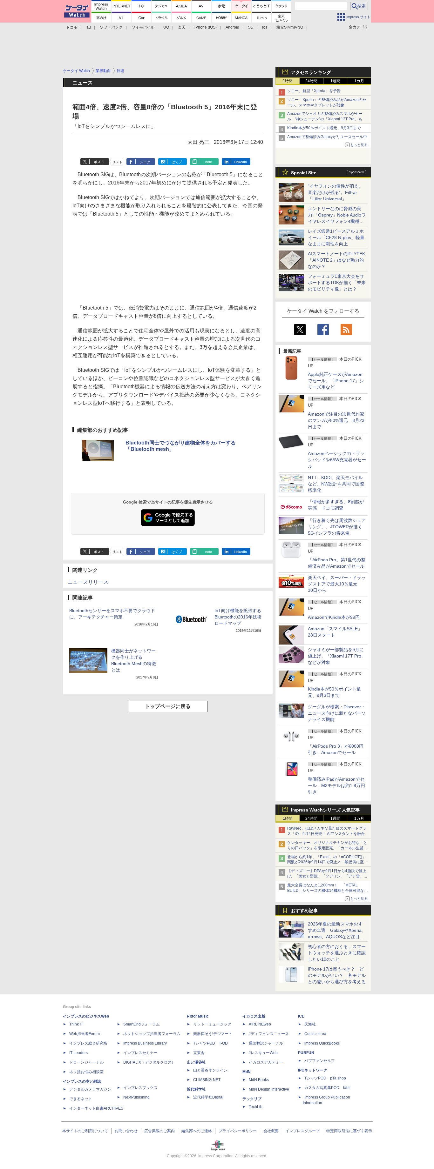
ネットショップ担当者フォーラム (151, 1034)
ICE (301, 1016)
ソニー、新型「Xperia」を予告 (314, 91)
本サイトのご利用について (85, 1131)
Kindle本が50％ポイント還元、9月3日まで (324, 128)
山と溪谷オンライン (210, 1070)
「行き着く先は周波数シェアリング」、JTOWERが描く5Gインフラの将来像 (337, 527)
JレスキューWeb (263, 1053)
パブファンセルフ (319, 1061)
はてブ (177, 162)
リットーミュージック (212, 1024)
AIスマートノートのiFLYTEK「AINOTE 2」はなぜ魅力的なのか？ (336, 260)
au (88, 27)
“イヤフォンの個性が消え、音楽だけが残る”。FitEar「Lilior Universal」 (335, 192)
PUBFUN (306, 1053)
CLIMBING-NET (206, 1080)
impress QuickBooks (322, 1043)
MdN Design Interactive (269, 1089)
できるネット (80, 1099)
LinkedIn (240, 162)
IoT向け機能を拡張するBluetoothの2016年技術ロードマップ (237, 617)
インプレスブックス (140, 1088)
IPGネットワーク (312, 1070)
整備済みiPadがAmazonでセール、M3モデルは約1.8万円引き (336, 785)
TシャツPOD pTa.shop (325, 1078)
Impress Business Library (145, 1043)
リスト (117, 162)
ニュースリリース (88, 582)
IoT (265, 27)
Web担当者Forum (84, 1034)
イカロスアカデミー (266, 1062)
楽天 (182, 27)
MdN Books (259, 1080)
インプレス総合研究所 (88, 1043)
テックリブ (251, 1099)
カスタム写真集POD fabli (327, 1088)
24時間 (311, 81)
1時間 (288, 81)
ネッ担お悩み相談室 (86, 1072)
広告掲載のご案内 (159, 1131)
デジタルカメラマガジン (90, 1089)
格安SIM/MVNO (289, 27)
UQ (166, 27)
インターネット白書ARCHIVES (96, 1108)
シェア (145, 162)
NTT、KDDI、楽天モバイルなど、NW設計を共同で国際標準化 (336, 484)
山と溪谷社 (196, 1062)
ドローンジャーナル (86, 1062)
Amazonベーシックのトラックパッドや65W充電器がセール (337, 460)
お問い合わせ (126, 1131)
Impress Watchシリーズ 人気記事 (325, 809)
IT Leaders (78, 1053)
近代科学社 (196, 1089)
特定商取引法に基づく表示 (349, 1131)
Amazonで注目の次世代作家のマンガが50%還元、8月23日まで (336, 420)
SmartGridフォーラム (141, 1024)
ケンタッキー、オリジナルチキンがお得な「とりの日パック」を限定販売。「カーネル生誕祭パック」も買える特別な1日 (327, 848)
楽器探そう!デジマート (212, 1034)
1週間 (335, 81)
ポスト (99, 162)
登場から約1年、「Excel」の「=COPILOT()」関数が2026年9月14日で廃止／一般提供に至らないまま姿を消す (327, 862)
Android (232, 27)
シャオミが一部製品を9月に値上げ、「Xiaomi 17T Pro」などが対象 (337, 656)
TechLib (255, 1107)
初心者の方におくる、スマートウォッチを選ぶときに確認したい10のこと (337, 953)
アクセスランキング (311, 72)
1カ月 (359, 81)
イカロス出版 (253, 1016)
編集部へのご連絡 (196, 1131)
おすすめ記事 (304, 910)
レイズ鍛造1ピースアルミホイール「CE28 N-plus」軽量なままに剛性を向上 (336, 237)
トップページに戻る (168, 706)
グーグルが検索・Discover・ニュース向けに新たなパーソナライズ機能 (337, 713)
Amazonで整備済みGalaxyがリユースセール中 (327, 137)
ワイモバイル (143, 27)
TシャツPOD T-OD (210, 1043)
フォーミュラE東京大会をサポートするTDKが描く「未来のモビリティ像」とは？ (337, 282)
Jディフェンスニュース (269, 1034)
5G (250, 27)
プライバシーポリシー (238, 1131)
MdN (246, 1072)
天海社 (310, 1024)
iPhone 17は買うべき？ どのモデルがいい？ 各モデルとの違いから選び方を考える (337, 975)
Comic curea (315, 1034)
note (208, 162)
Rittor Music (198, 1016)
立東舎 (199, 1053)
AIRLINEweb (260, 1024)
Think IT (76, 1024)
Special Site (303, 172)
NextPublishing (136, 1097)
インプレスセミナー (140, 1053)
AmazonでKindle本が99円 (334, 617)
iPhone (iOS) (205, 27)
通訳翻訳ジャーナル (266, 1043)
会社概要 (271, 1131)
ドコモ (72, 27)
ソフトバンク (111, 27)
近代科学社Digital (208, 1097)
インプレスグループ (302, 1131)
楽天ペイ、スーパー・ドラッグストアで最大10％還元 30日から (337, 584)
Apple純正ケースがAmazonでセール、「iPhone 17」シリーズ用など (336, 381)
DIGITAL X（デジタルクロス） (149, 1062)
